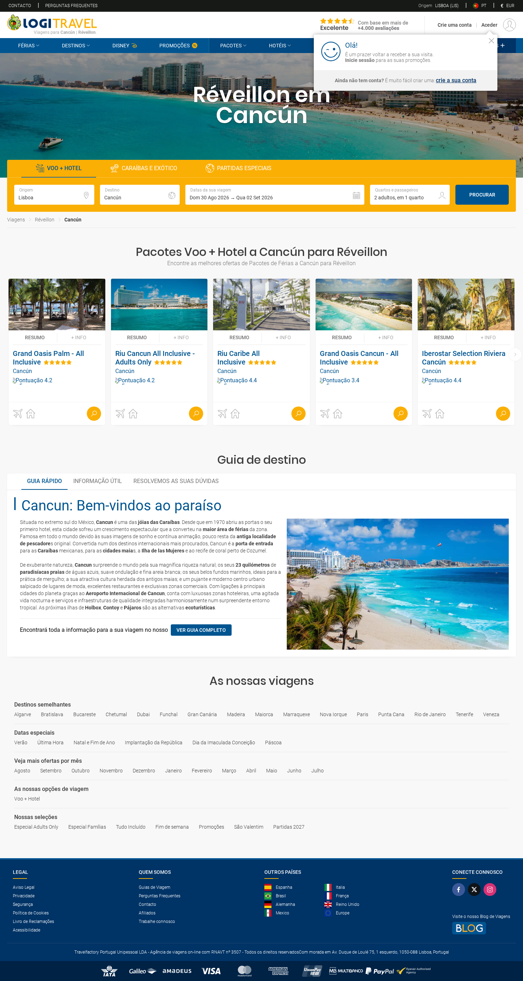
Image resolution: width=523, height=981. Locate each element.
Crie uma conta (455, 25)
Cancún (72, 219)
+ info (78, 337)
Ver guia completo (201, 630)
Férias (26, 45)
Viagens (16, 219)
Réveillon (44, 219)
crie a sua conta (456, 80)
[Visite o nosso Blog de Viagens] (481, 928)
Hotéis (277, 45)
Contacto (20, 5)
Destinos (73, 45)
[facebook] (460, 889)
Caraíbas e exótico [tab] (149, 168)
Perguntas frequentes (71, 5)
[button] (274, 195)
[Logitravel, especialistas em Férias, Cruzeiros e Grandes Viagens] (52, 22)
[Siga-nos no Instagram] (491, 889)
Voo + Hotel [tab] (64, 168)
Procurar (482, 195)
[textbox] (54, 195)
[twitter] (476, 889)
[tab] (44, 481)
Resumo (35, 337)
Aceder (489, 25)
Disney (120, 45)
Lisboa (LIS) (438, 5)
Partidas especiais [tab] (244, 168)
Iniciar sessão (469, 51)
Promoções (174, 45)
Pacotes (231, 45)
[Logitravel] (364, 25)
